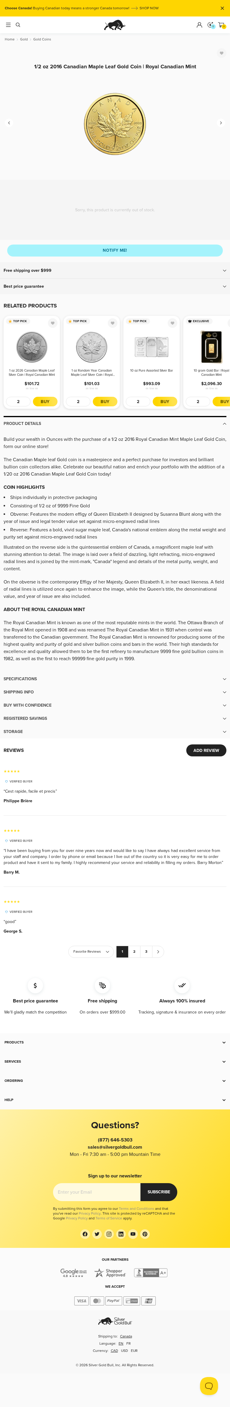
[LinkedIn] (121, 1234)
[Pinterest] (145, 1234)
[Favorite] (221, 53)
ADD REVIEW (206, 750)
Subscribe (159, 1192)
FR (128, 1343)
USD (124, 1351)
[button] (115, 271)
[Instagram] (109, 1234)
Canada (126, 1336)
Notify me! (115, 250)
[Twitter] (97, 1234)
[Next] (221, 123)
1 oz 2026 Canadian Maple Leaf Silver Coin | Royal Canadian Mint (32, 373)
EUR (134, 1351)
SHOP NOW (149, 8)
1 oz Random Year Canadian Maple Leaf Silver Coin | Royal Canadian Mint (92, 373)
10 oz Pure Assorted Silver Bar (151, 371)
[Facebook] (85, 1234)
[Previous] (9, 123)
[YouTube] (133, 1234)
